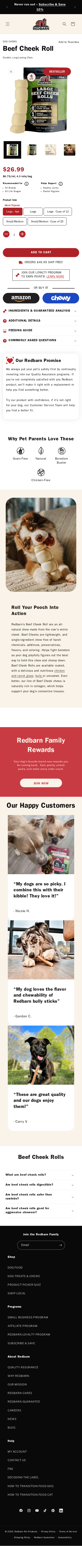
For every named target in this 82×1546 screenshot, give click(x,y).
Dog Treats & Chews (24, 1276)
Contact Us (17, 1460)
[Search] (64, 24)
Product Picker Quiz (24, 1284)
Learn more (55, 277)
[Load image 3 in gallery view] (50, 149)
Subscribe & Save (21, 1343)
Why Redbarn (18, 1375)
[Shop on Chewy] (61, 298)
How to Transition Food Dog (31, 1486)
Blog (11, 1427)
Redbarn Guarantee (24, 1401)
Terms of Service (68, 1532)
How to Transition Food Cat (30, 1494)
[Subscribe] (60, 1245)
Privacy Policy (48, 1532)
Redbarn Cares (20, 1393)
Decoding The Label (23, 1477)
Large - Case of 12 (58, 212)
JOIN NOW (41, 783)
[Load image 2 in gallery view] (31, 149)
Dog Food (15, 1267)
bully (39, 676)
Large (33, 212)
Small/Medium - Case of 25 (47, 221)
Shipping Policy (22, 1538)
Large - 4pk (12, 212)
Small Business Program (28, 1317)
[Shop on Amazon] (21, 298)
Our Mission (17, 1384)
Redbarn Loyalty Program (29, 1334)
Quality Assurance (23, 1367)
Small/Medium (14, 221)
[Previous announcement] (7, 7)
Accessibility (65, 1538)
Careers (14, 1410)
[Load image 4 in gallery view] (69, 149)
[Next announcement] (75, 7)
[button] (73, 24)
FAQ (10, 1468)
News (12, 1419)
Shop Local (17, 1293)
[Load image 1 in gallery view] (12, 149)
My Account (17, 1451)
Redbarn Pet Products (25, 1532)
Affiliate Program (22, 1325)
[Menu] (7, 24)
